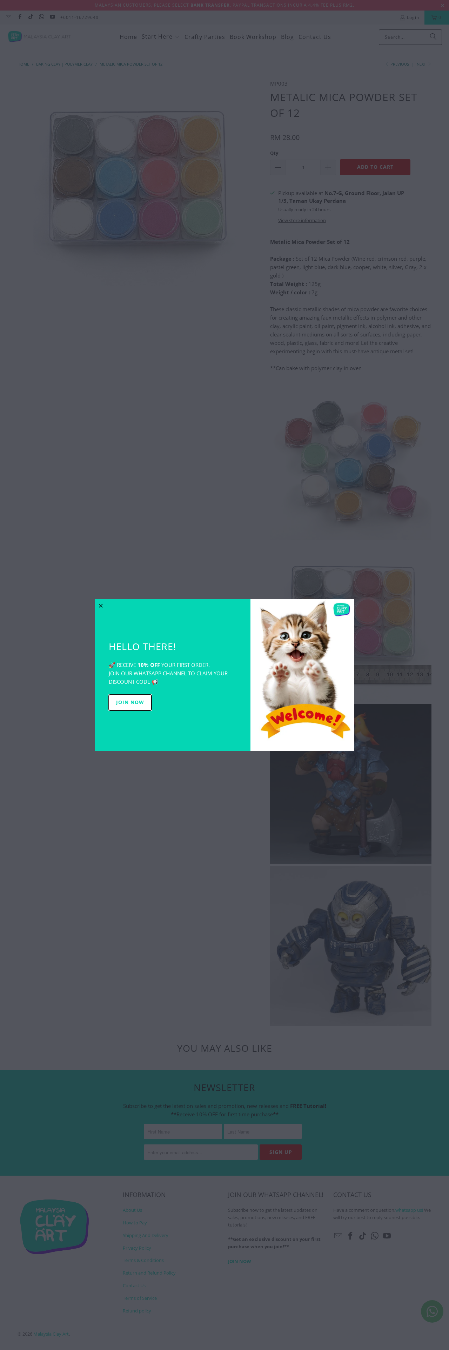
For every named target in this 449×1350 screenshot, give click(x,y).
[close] (101, 605)
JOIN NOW (130, 702)
